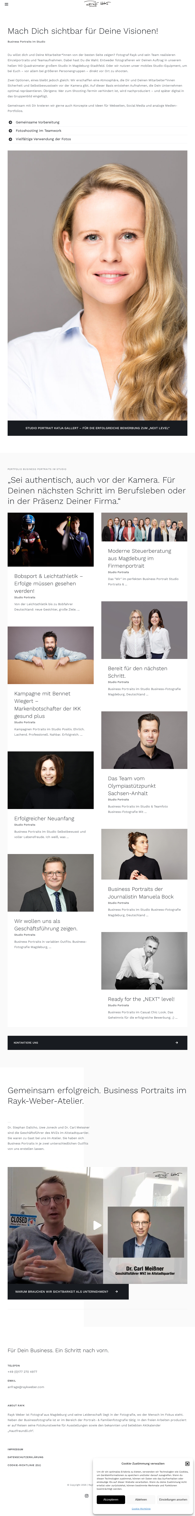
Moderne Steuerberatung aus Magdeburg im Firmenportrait (139, 558)
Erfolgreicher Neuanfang (44, 818)
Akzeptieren (110, 1499)
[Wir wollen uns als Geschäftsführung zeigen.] (51, 882)
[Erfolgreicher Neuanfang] (51, 780)
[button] (187, 1464)
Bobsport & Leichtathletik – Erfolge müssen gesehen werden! (48, 583)
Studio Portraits (24, 597)
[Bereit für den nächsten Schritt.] (144, 630)
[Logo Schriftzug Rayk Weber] (97, 2)
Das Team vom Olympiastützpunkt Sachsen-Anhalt (132, 785)
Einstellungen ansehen (173, 1499)
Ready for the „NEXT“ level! (141, 999)
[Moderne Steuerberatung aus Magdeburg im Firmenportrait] (144, 527)
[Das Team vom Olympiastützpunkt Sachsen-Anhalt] (144, 740)
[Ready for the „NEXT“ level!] (144, 960)
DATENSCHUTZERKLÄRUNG (25, 1457)
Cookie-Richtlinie (141, 1508)
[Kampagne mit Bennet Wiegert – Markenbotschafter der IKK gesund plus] (51, 655)
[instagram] (86, 1496)
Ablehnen (141, 1499)
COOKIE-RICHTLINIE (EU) (24, 1465)
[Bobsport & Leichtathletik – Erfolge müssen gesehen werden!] (51, 540)
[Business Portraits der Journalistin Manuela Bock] (144, 854)
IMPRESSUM (15, 1449)
